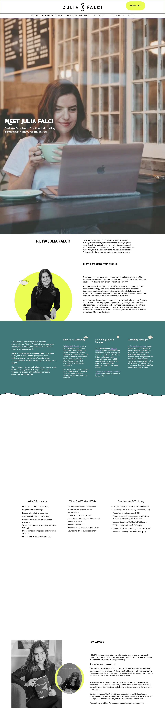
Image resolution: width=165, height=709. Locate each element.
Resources (99, 16)
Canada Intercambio (137, 346)
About (34, 16)
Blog (131, 16)
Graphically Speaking (73, 346)
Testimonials (116, 16)
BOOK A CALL (135, 5)
